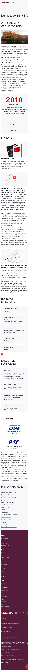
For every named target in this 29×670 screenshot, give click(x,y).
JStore (4, 532)
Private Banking (6, 568)
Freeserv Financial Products (10, 550)
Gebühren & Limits (7, 606)
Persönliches (5, 561)
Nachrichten (5, 624)
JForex (4, 523)
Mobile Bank (5, 587)
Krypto (4, 594)
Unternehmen (5, 563)
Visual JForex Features (8, 525)
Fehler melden (5, 660)
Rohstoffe (4, 599)
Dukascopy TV (6, 545)
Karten (4, 578)
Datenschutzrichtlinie (7, 652)
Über (3, 622)
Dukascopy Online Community (10, 537)
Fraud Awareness (6, 629)
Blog (3, 627)
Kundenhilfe (5, 613)
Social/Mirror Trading (8, 527)
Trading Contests (7, 540)
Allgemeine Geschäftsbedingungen (11, 648)
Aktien (4, 597)
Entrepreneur (5, 566)
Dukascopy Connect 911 (9, 517)
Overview (4, 575)
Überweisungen (6, 580)
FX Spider (5, 547)
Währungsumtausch (7, 582)
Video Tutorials (6, 530)
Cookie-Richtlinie (6, 656)
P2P (3, 585)
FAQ (3, 615)
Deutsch (5, 643)
